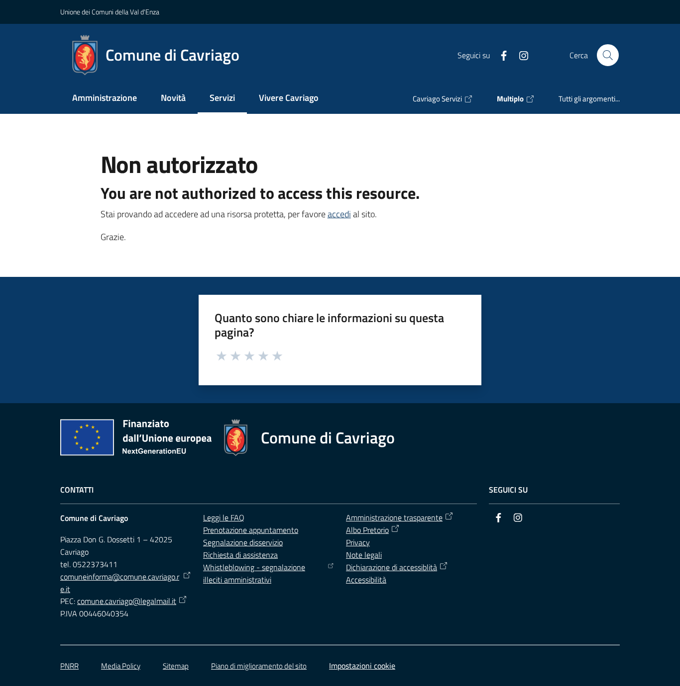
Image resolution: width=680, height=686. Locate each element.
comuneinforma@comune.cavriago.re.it (119, 583)
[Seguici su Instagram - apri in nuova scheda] (520, 55)
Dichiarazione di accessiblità (391, 567)
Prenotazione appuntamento (250, 530)
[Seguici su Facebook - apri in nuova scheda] (500, 55)
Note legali (364, 555)
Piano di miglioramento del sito (259, 666)
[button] (608, 55)
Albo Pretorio (367, 530)
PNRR (69, 666)
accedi (339, 214)
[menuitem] (104, 99)
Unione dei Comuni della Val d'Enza (109, 11)
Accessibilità (366, 580)
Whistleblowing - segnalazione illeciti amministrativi (254, 573)
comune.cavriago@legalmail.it (126, 601)
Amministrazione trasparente (394, 517)
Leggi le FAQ (223, 517)
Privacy (358, 542)
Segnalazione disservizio (243, 542)
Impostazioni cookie (362, 666)
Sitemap (176, 666)
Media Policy (120, 666)
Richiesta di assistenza (240, 555)
